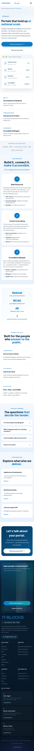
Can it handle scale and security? (17, 438)
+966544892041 (7, 717)
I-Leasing (3, 654)
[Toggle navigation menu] (31, 3)
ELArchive (4, 646)
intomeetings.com (23, 676)
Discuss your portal (16, 44)
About (3, 673)
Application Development (25, 646)
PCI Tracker (4, 649)
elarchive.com (21, 673)
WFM (2, 657)
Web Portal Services (23, 649)
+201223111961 (7, 702)
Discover (3, 678)
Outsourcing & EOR (23, 654)
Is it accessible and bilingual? (17, 422)
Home (3, 8)
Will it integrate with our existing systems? (17, 430)
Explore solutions (17, 608)
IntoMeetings (4, 662)
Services (7, 8)
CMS (2, 651)
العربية (17, 3)
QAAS (2, 665)
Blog (2, 681)
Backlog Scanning (23, 651)
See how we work (17, 50)
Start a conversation (16, 603)
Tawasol (3, 659)
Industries (4, 676)
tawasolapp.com (22, 678)
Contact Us (4, 683)
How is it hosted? (17, 445)
